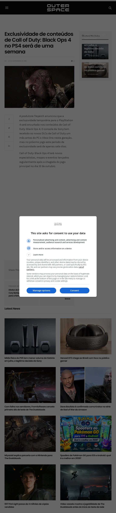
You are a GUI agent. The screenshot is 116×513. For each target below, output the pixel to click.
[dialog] (58, 256)
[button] (58, 255)
